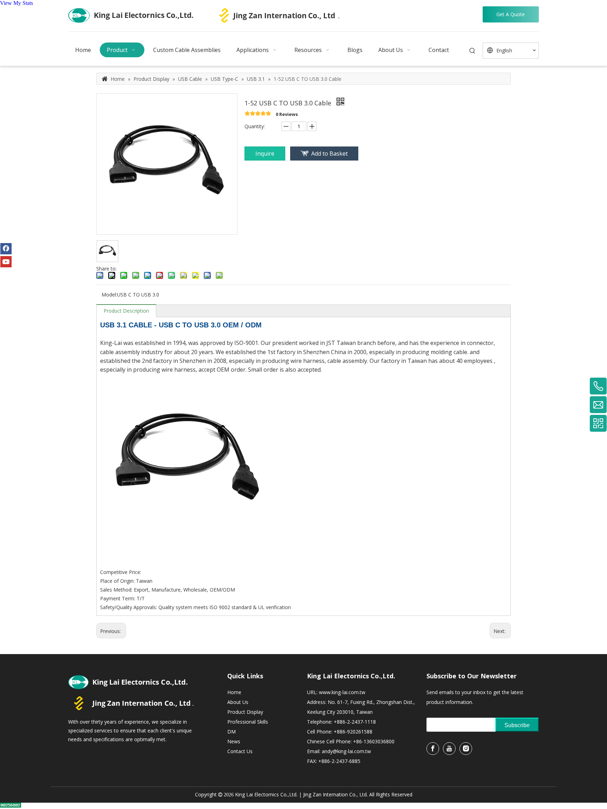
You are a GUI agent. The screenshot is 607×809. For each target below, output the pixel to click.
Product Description (126, 310)
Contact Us (240, 751)
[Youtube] (6, 261)
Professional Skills (247, 721)
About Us (237, 702)
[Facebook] (6, 248)
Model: (109, 294)
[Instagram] (465, 748)
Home (234, 692)
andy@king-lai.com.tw (346, 751)
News (233, 741)
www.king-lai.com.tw (342, 692)
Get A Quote (510, 14)
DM (231, 731)
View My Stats (16, 3)
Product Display (245, 712)
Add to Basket (329, 153)
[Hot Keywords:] (472, 51)
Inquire (264, 153)
